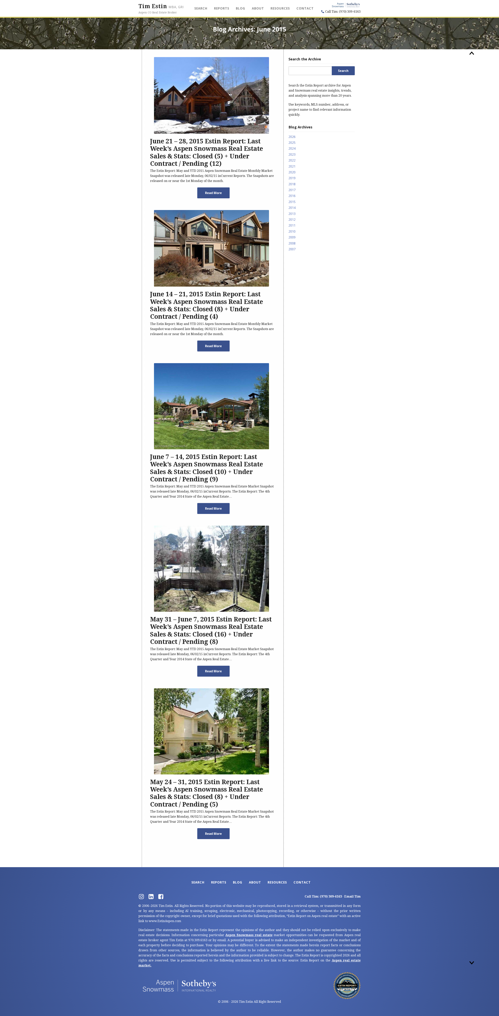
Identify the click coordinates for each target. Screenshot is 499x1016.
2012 (292, 219)
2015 (292, 202)
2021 (292, 166)
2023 (292, 154)
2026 (292, 137)
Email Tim (352, 896)
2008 (292, 243)
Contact (305, 8)
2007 (292, 249)
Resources (280, 8)
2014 (292, 208)
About (258, 8)
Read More (213, 193)
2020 (292, 172)
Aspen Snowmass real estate (248, 935)
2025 (292, 142)
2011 (292, 225)
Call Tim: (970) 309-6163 (342, 11)
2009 (292, 237)
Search (200, 8)
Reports (221, 8)
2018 (292, 184)
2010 (292, 231)
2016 (292, 196)
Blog (240, 8)
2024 (292, 148)
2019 (292, 178)
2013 (292, 214)
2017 (292, 190)
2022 (292, 160)
